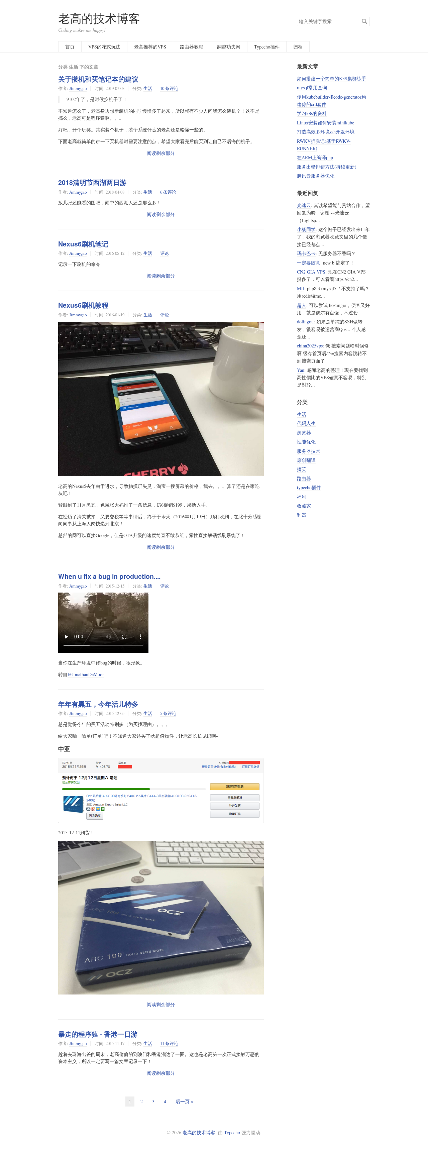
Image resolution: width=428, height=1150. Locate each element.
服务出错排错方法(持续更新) (326, 167)
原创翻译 (306, 460)
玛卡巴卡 (306, 253)
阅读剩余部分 (161, 153)
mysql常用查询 (312, 87)
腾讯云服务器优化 (315, 176)
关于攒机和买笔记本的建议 (98, 79)
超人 (301, 305)
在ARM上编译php (315, 157)
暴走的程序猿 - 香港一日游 (97, 1034)
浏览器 (304, 432)
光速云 (304, 205)
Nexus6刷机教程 (83, 305)
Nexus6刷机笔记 (83, 243)
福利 (301, 497)
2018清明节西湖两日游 (92, 182)
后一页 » (184, 1101)
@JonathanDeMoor (86, 674)
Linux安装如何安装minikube (325, 122)
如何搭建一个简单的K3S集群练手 (331, 78)
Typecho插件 (267, 46)
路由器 (304, 478)
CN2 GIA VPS (311, 272)
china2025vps (310, 345)
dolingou (305, 321)
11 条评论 (169, 1043)
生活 (147, 88)
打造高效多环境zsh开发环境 (325, 131)
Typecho (232, 1132)
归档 (298, 46)
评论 (164, 253)
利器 (301, 515)
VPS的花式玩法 (104, 46)
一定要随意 (308, 262)
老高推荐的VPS (150, 46)
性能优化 (306, 441)
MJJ (300, 288)
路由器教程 (191, 46)
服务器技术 (308, 451)
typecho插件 (309, 487)
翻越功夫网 (228, 46)
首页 (70, 46)
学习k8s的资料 (312, 113)
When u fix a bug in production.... (109, 576)
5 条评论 (168, 713)
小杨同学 (306, 229)
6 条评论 (168, 192)
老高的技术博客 (99, 18)
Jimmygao (78, 88)
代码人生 (306, 423)
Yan (300, 370)
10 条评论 (169, 88)
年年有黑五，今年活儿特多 (98, 704)
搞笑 (301, 469)
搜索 (364, 21)
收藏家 (304, 506)
